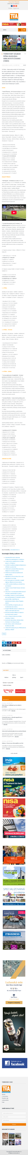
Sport (24, 65)
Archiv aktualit (14, 753)
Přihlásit (10, 8)
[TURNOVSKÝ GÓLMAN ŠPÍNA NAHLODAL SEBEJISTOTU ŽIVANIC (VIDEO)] (14, 43)
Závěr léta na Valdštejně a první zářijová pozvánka (14, 3)
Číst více (13, 710)
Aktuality (6, 699)
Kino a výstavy (14, 675)
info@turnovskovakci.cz (14, 1153)
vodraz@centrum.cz (15, 549)
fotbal (4, 634)
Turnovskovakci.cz (16, 1151)
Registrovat (16, 8)
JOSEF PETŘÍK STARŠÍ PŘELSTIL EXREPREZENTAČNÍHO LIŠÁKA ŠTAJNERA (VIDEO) (14, 601)
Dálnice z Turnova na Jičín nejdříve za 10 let (12, 743)
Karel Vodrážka (6, 654)
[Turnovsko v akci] (14, 16)
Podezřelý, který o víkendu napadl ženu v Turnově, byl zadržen (12, 718)
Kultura (6, 677)
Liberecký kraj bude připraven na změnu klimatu (14, 731)
